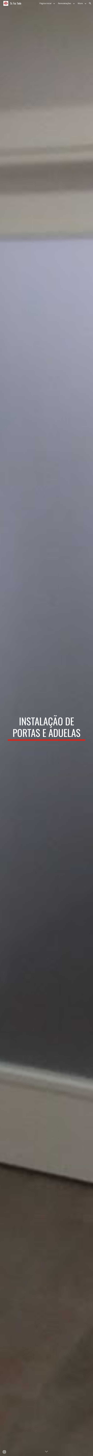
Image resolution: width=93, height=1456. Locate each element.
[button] (90, 3)
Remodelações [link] (64, 3)
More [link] (80, 3)
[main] (46, 728)
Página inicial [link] (45, 3)
